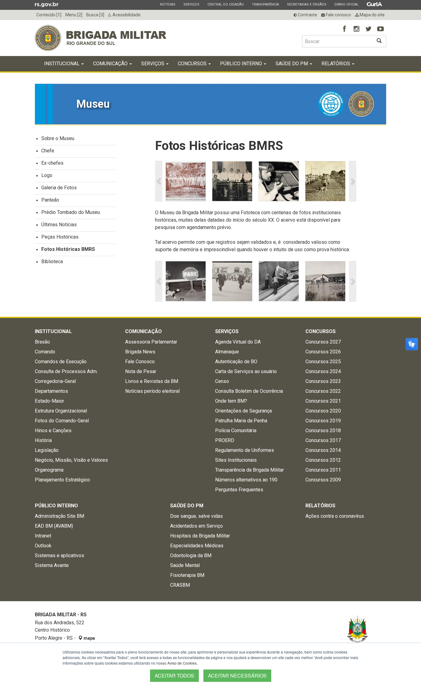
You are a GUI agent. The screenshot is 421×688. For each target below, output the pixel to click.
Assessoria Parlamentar (151, 342)
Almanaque (227, 352)
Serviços (191, 4)
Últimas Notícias (59, 224)
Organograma (49, 470)
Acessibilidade (126, 14)
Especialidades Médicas (196, 546)
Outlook (43, 546)
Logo (46, 175)
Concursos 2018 (323, 430)
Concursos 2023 (323, 381)
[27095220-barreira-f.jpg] (186, 281)
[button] (158, 181)
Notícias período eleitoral (152, 391)
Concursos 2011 (323, 470)
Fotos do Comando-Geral (62, 421)
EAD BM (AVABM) (54, 526)
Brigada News (140, 352)
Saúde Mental (185, 565)
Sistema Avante (52, 565)
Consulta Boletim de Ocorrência (249, 391)
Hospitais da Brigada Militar (200, 536)
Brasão (42, 342)
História (43, 440)
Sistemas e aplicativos (59, 555)
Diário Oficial (346, 4)
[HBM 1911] (186, 181)
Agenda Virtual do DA (238, 342)
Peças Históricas (60, 237)
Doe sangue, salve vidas (196, 516)
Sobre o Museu (57, 138)
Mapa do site (372, 14)
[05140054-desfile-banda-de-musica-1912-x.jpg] (325, 181)
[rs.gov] (47, 4)
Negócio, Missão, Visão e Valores (71, 460)
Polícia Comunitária (235, 430)
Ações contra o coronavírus (334, 516)
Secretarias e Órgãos (306, 4)
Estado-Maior (49, 401)
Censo (222, 381)
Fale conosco (338, 14)
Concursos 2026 (323, 352)
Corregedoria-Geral (55, 381)
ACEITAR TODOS (174, 675)
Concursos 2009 (323, 480)
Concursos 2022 (323, 391)
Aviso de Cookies (182, 663)
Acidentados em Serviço (196, 526)
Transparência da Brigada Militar (249, 470)
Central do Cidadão (225, 4)
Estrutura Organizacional (61, 411)
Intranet (43, 536)
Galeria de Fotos (59, 188)
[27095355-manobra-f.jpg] (325, 281)
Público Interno (241, 63)
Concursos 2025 (323, 361)
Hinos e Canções (53, 430)
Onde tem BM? (231, 401)
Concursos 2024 (323, 371)
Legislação (47, 450)
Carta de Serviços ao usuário (246, 371)
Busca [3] (95, 14)
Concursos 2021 (323, 401)
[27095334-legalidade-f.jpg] (279, 281)
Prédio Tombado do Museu (70, 212)
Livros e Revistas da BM (151, 381)
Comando (45, 352)
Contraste (307, 14)
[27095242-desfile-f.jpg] (232, 281)
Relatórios (336, 63)
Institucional (62, 63)
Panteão (50, 200)
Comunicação (111, 63)
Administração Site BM (59, 516)
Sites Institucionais (236, 460)
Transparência (265, 4)
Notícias (167, 4)
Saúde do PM (292, 63)
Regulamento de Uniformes (244, 450)
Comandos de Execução (61, 361)
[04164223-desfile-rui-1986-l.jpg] (232, 181)
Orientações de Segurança (243, 411)
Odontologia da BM (190, 555)
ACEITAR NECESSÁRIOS (237, 675)
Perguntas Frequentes (239, 490)
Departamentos (51, 391)
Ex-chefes (52, 163)
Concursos (193, 63)
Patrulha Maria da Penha (241, 421)
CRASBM (180, 585)
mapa (89, 638)
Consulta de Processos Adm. (66, 371)
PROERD (224, 440)
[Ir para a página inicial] (100, 38)
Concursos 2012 (323, 460)
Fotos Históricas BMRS (68, 249)
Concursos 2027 (323, 342)
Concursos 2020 (323, 411)
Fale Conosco (140, 361)
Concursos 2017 (323, 440)
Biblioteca (52, 261)
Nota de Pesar (140, 371)
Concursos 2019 (323, 421)
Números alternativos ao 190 (246, 480)
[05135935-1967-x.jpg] (279, 181)
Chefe (47, 151)
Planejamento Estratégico (62, 480)
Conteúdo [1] (48, 14)
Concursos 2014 (323, 450)
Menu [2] (73, 14)
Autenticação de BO (236, 361)
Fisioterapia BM (187, 575)
